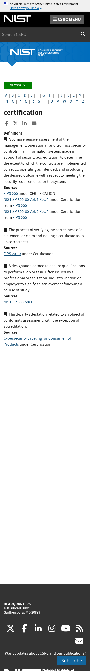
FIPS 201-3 (12, 253)
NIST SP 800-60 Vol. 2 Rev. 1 (26, 211)
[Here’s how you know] (45, 6)
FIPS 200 (11, 193)
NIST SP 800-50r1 (18, 302)
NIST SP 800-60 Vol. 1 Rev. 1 (26, 199)
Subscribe (71, 661)
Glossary (18, 85)
